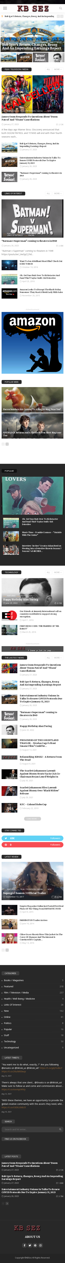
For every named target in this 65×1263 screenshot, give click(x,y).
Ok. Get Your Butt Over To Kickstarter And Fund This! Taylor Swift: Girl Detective (40, 276)
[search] (60, 8)
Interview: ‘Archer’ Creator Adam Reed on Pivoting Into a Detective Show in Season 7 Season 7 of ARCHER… (41, 548)
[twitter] (32, 838)
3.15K (59, 603)
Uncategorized (33, 1047)
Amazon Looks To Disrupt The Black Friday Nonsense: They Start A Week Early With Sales (41, 290)
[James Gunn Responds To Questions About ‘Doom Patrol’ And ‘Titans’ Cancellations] (32, 94)
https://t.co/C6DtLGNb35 (14, 1107)
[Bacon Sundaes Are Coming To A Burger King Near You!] (32, 400)
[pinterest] (32, 844)
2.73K (59, 897)
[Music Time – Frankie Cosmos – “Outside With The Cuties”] (11, 536)
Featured (10, 41)
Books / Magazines (33, 980)
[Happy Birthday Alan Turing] (32, 592)
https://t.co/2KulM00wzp (14, 1071)
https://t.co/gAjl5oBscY (51, 1067)
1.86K (61, 1183)
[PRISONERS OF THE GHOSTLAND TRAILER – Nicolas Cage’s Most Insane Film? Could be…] (9, 744)
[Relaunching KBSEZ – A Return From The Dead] (9, 757)
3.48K (61, 245)
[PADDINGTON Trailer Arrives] (9, 924)
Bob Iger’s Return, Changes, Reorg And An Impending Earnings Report (31, 46)
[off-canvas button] (5, 8)
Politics (33, 1023)
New (48, 41)
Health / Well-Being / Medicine (33, 998)
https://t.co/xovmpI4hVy (14, 1089)
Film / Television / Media (30, 41)
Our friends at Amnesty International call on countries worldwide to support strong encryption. (40, 614)
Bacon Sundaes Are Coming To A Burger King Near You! (32, 409)
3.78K (61, 1196)
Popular (9, 470)
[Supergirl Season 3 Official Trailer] (32, 881)
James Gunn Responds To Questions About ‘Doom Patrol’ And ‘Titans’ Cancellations (30, 118)
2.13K (61, 124)
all (48, 69)
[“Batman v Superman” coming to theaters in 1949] (9, 177)
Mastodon (5, 1)
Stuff (33, 1035)
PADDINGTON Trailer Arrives (33, 920)
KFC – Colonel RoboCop (33, 804)
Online (31, 235)
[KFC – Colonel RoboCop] (9, 808)
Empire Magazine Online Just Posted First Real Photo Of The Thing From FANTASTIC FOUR (41, 907)
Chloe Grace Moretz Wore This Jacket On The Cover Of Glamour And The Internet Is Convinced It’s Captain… (41, 937)
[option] (29, 16)
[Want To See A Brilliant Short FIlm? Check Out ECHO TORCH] (9, 265)
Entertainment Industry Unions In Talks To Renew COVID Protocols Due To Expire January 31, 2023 (40, 160)
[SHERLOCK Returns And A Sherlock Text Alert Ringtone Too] (32, 426)
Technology (11, 572)
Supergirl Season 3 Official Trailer (24, 893)
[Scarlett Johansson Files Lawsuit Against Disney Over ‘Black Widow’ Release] (9, 791)
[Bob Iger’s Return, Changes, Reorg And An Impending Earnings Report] (32, 36)
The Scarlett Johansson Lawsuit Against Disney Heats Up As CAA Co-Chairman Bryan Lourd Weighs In (40, 773)
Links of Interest (13, 193)
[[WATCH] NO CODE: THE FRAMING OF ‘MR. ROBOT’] (9, 630)
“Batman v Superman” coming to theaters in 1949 (29, 241)
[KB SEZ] (32, 7)
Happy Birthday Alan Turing (20, 599)
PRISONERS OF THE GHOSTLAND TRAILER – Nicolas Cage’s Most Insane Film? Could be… (39, 743)
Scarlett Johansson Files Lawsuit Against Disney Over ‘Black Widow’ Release (39, 790)
